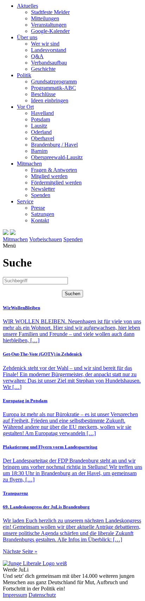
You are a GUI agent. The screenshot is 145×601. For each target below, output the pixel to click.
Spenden (40, 195)
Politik (24, 75)
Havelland (42, 113)
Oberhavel (42, 138)
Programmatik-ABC (53, 88)
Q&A (37, 56)
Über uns (27, 37)
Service (25, 201)
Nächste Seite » (20, 551)
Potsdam (40, 119)
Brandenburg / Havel (54, 145)
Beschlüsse (43, 94)
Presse (38, 208)
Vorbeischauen (45, 239)
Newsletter (43, 189)
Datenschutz (42, 595)
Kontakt (40, 220)
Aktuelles (27, 6)
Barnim (39, 151)
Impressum (15, 595)
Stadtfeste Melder (50, 12)
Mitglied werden (49, 176)
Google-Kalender (50, 31)
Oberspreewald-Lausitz (57, 157)
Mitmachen (29, 164)
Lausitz (39, 126)
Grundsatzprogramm (54, 82)
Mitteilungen (45, 18)
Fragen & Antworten (54, 170)
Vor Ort (25, 107)
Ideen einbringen (49, 100)
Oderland (41, 132)
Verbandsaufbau (49, 63)
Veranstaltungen (49, 25)
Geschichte (43, 69)
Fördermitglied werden (56, 182)
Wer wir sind (45, 44)
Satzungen (42, 214)
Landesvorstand (48, 50)
